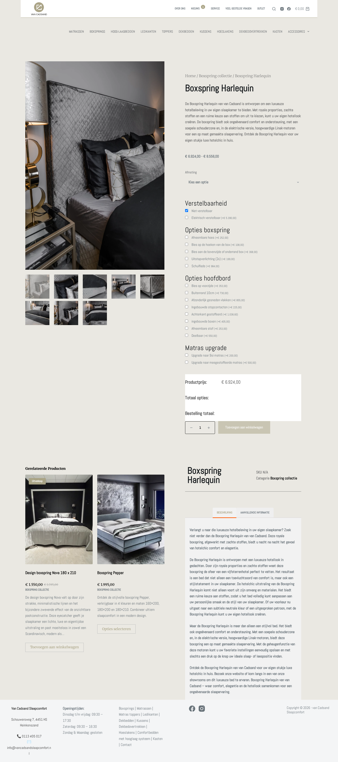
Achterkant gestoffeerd (215, 314)
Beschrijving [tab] (224, 512)
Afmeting (191, 172)
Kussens (205, 31)
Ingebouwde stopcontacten (217, 307)
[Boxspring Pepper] (131, 519)
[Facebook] (289, 9)
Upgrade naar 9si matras (215, 355)
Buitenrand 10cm (210, 293)
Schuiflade (205, 266)
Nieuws (197, 8)
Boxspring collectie (215, 76)
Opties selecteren (116, 629)
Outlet (261, 8)
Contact (126, 744)
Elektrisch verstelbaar (214, 217)
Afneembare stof (209, 328)
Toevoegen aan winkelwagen (244, 427)
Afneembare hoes (210, 237)
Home (190, 76)
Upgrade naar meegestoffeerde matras (224, 362)
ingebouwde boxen (211, 321)
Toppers (167, 31)
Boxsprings (97, 31)
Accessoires (296, 31)
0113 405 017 (32, 736)
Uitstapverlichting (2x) (213, 259)
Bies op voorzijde (209, 285)
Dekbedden (186, 31)
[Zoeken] (274, 9)
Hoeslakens (225, 31)
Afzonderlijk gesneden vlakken (218, 300)
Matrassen (76, 31)
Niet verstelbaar (202, 211)
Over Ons (180, 8)
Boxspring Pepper (110, 572)
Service (215, 8)
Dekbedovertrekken (253, 31)
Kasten (277, 31)
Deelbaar (204, 335)
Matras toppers (129, 714)
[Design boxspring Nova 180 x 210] (59, 519)
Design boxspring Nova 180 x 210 (50, 572)
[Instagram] (282, 9)
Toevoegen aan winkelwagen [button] (54, 647)
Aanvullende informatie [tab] (255, 512)
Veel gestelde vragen (239, 8)
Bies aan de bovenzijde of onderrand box (225, 251)
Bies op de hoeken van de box (218, 244)
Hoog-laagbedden (123, 31)
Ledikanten (148, 31)
